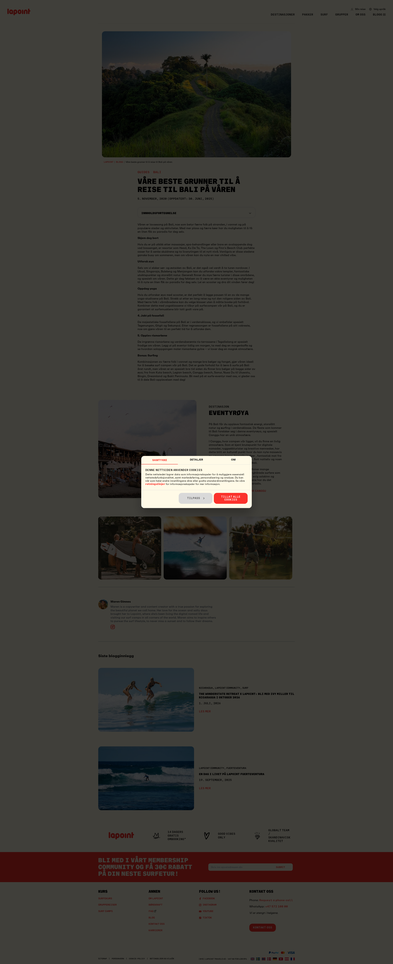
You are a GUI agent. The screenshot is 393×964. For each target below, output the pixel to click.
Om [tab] (233, 460)
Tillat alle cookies (230, 498)
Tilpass (193, 498)
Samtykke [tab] (159, 460)
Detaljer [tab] (196, 460)
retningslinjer (155, 484)
